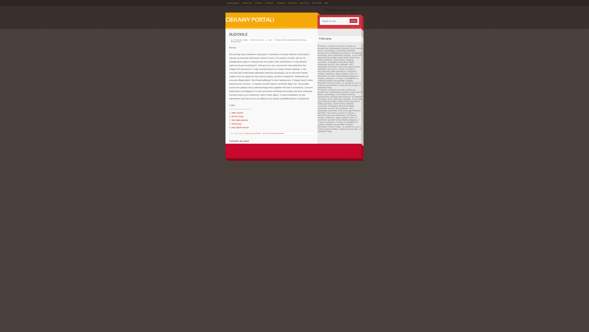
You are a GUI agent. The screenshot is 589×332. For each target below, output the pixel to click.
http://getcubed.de (240, 120)
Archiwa (258, 3)
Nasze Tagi (316, 3)
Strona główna (233, 3)
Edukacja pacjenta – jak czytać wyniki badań (264, 133)
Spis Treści (304, 3)
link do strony (238, 116)
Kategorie (281, 3)
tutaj (337, 74)
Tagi (326, 3)
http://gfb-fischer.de (240, 127)
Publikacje (292, 3)
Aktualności (247, 3)
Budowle (238, 34)
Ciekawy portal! (249, 20)
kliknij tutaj (236, 124)
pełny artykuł (237, 113)
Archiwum (269, 3)
